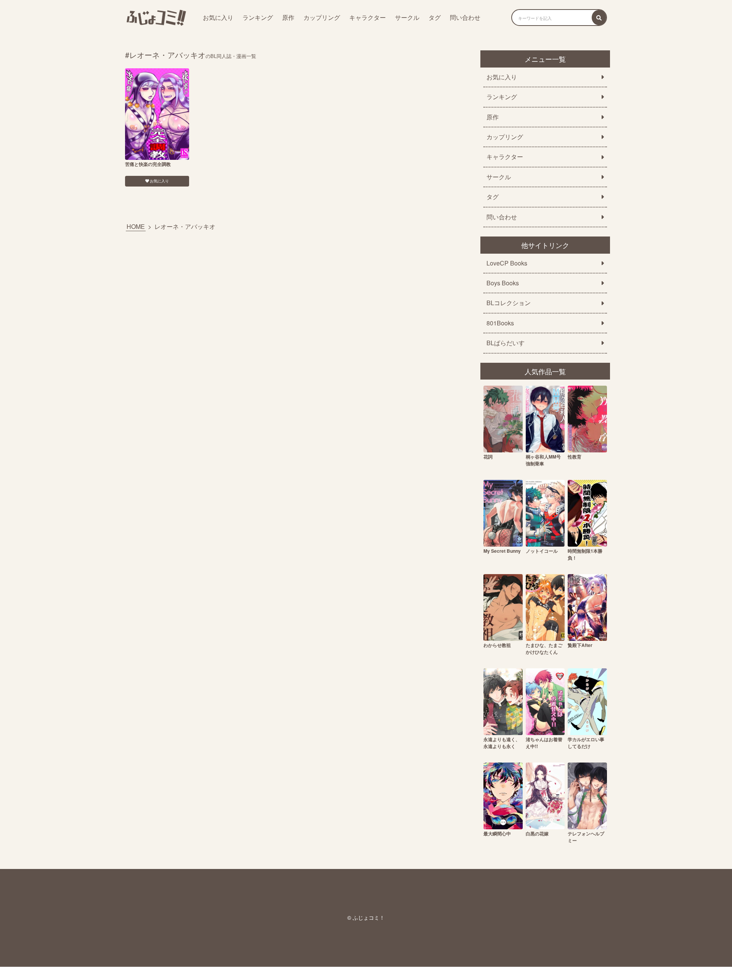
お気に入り (218, 17)
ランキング (257, 17)
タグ (435, 17)
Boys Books (502, 283)
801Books (500, 323)
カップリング (321, 17)
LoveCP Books (506, 263)
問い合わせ (465, 17)
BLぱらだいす (505, 342)
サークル (407, 17)
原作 (288, 17)
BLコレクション (508, 302)
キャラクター (367, 17)
